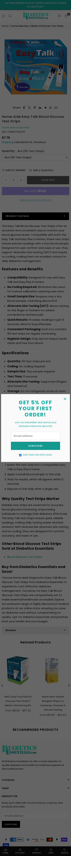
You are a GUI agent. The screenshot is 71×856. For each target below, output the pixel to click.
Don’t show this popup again (37, 455)
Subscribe (35, 446)
